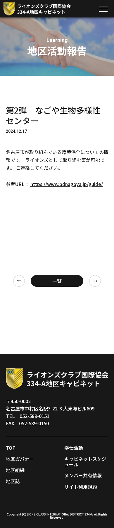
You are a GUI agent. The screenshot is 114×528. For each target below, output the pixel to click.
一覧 (57, 280)
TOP (10, 447)
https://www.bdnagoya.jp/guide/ (66, 183)
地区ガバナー (20, 458)
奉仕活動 (73, 447)
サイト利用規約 (80, 486)
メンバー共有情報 (83, 475)
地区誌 (13, 481)
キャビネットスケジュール (85, 461)
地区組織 (15, 470)
